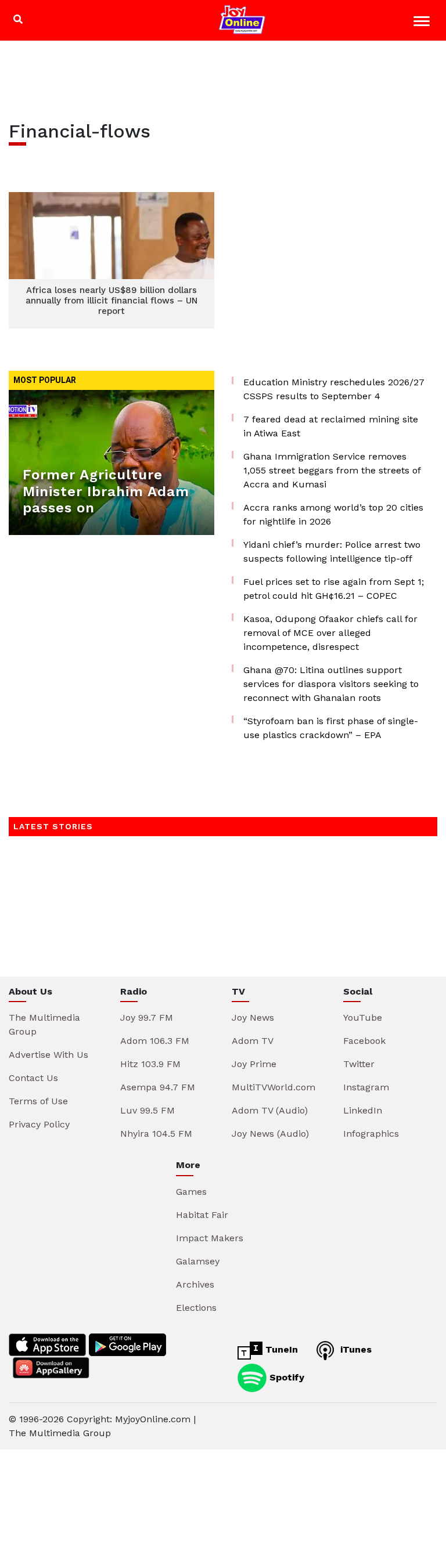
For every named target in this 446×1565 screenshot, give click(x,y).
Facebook (364, 1040)
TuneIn (280, 1349)
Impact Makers (209, 1238)
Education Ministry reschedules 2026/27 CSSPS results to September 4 (334, 389)
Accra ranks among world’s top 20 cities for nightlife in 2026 (333, 514)
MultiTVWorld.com (273, 1087)
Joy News (253, 1017)
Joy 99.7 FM (146, 1017)
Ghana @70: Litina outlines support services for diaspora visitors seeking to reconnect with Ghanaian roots (331, 683)
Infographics (371, 1133)
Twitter (359, 1063)
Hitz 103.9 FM (150, 1063)
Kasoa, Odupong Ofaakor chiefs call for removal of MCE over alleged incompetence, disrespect (330, 632)
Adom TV (253, 1040)
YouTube (362, 1017)
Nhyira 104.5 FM (156, 1133)
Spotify (285, 1376)
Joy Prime (254, 1063)
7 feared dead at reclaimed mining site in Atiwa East (330, 426)
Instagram (366, 1087)
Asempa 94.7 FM (157, 1087)
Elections (196, 1307)
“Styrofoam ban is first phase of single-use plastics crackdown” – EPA (330, 727)
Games (191, 1191)
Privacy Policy (39, 1124)
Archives (195, 1284)
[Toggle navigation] (423, 23)
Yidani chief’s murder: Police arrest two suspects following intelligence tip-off (331, 551)
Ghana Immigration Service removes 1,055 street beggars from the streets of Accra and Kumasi (331, 470)
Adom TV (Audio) (270, 1110)
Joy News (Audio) (270, 1133)
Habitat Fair (202, 1214)
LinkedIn (362, 1110)
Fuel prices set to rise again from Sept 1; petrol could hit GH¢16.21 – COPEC (333, 588)
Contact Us (33, 1077)
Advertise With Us (48, 1054)
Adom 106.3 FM (154, 1040)
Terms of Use (38, 1101)
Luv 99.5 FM (147, 1110)
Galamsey (198, 1261)
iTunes (354, 1349)
